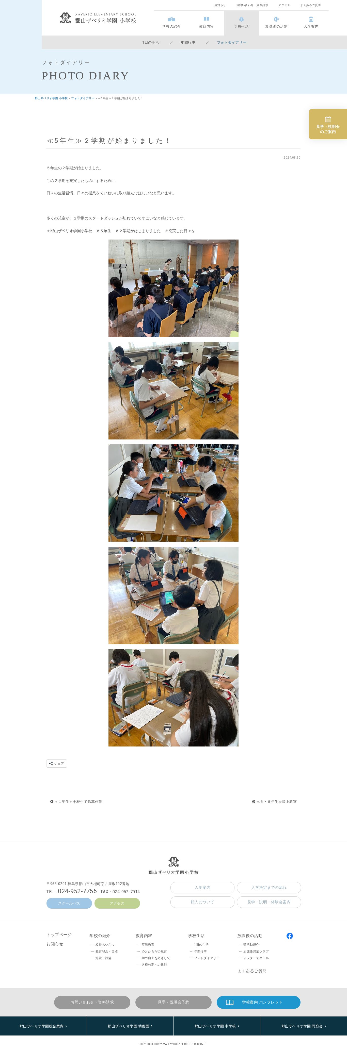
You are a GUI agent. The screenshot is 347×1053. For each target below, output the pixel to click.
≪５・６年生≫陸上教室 (276, 802)
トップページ (59, 934)
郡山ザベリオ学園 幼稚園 (128, 1026)
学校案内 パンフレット (262, 1002)
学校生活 (241, 26)
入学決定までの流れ (269, 887)
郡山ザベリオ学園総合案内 (42, 1026)
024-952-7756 (77, 891)
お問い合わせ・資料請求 (252, 5)
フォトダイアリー (231, 42)
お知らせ (220, 5)
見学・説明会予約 (173, 1002)
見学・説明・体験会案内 (269, 902)
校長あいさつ (105, 944)
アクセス (284, 5)
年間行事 (188, 42)
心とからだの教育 (154, 951)
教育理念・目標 (107, 951)
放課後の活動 (276, 26)
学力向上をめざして (156, 958)
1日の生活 (150, 42)
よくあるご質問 (310, 5)
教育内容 (206, 26)
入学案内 (311, 26)
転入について (202, 902)
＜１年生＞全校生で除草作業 (78, 802)
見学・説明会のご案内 (328, 129)
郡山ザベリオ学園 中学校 (215, 1026)
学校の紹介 (171, 26)
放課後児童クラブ (256, 951)
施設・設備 (104, 958)
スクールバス (69, 903)
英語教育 (148, 944)
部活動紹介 (251, 944)
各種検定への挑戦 (154, 964)
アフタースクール (256, 958)
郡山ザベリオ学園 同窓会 (302, 1026)
